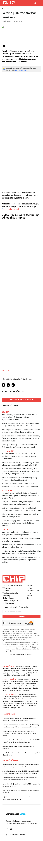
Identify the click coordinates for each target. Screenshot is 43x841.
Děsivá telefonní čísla (23, 666)
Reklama (6, 590)
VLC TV (24, 705)
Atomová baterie (8, 703)
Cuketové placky (8, 686)
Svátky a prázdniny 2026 (23, 673)
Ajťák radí (9, 673)
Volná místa (7, 588)
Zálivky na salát (31, 683)
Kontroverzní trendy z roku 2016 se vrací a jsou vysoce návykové (21, 791)
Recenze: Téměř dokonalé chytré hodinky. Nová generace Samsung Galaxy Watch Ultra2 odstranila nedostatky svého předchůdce (20, 471)
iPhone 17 (17, 705)
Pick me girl (30, 668)
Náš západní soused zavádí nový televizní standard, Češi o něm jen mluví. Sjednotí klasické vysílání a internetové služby (21, 438)
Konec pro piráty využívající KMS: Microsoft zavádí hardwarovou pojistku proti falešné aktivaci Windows (20, 523)
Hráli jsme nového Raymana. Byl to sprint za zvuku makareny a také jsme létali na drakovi (19, 719)
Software (5, 370)
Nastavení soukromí (10, 598)
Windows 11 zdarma (17, 701)
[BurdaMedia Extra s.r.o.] (14, 579)
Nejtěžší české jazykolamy (11, 670)
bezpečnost (7, 490)
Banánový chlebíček (31, 681)
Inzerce (29, 595)
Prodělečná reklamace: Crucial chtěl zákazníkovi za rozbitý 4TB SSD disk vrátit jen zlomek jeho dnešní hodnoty (19, 733)
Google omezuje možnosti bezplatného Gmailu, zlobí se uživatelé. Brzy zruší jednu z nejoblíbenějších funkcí (19, 417)
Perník (10, 688)
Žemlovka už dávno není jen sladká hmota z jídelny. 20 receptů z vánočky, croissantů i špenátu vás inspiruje (21, 772)
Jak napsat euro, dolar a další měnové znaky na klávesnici (18, 747)
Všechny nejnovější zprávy (21, 400)
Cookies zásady (8, 603)
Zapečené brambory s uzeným (19, 690)
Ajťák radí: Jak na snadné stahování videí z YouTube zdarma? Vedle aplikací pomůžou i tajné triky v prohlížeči (21, 559)
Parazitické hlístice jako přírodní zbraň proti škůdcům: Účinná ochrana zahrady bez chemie (20, 779)
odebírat (21, 616)
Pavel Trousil (6, 21)
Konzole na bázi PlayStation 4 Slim (26, 703)
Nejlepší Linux (15, 707)
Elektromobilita (7, 705)
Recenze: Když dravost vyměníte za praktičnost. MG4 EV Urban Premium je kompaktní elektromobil (21, 741)
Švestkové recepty (25, 688)
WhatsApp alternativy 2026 (21, 675)
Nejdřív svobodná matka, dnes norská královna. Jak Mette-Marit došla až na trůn (20, 798)
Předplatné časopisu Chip (12, 585)
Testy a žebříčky (9, 451)
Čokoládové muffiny (16, 681)
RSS (28, 598)
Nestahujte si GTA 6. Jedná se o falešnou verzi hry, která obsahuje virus (21, 754)
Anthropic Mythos (31, 701)
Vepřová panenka (23, 679)
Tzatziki (28, 686)
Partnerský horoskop (18, 668)
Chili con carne (7, 683)
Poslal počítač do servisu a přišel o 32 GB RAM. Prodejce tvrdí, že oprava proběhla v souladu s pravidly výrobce (21, 726)
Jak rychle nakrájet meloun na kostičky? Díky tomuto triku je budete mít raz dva (21, 785)
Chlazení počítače (24, 694)
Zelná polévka (19, 686)
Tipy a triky (10, 9)
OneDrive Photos (14, 699)
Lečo (16, 688)
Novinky (5, 412)
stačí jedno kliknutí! (21, 70)
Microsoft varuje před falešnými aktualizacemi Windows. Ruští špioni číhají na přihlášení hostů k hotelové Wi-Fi (20, 495)
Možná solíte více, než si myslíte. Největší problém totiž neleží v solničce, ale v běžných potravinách (21, 766)
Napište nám (27, 379)
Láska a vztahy (26, 670)
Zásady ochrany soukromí (12, 600)
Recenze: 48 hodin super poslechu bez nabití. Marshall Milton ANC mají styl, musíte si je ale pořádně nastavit (19, 456)
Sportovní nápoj (19, 683)
